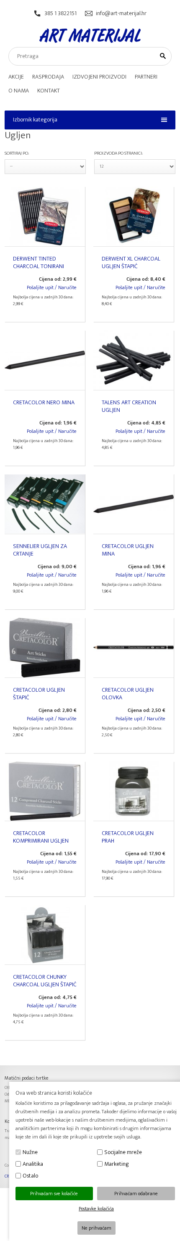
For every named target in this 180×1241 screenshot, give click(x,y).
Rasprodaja (48, 77)
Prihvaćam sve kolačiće (54, 1193)
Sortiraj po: (17, 153)
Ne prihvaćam (96, 1228)
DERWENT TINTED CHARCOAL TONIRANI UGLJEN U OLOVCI (38, 266)
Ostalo (30, 1175)
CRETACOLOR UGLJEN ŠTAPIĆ (39, 693)
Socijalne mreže (123, 1152)
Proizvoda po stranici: (118, 153)
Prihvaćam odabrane (136, 1193)
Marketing (116, 1164)
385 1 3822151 (60, 13)
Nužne (30, 1152)
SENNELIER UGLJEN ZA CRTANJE (40, 550)
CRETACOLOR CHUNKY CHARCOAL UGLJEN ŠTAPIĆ (45, 980)
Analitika (33, 1164)
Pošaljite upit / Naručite (52, 287)
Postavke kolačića (96, 1208)
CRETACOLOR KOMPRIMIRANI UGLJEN (41, 837)
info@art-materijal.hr (121, 13)
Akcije (16, 77)
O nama (18, 90)
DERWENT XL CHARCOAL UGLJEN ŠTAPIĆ (131, 262)
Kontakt (48, 90)
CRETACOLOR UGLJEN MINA (128, 550)
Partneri (146, 77)
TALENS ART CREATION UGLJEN (129, 406)
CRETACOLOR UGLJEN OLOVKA (128, 693)
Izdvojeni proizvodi (99, 77)
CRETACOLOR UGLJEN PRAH (128, 837)
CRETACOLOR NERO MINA (44, 402)
